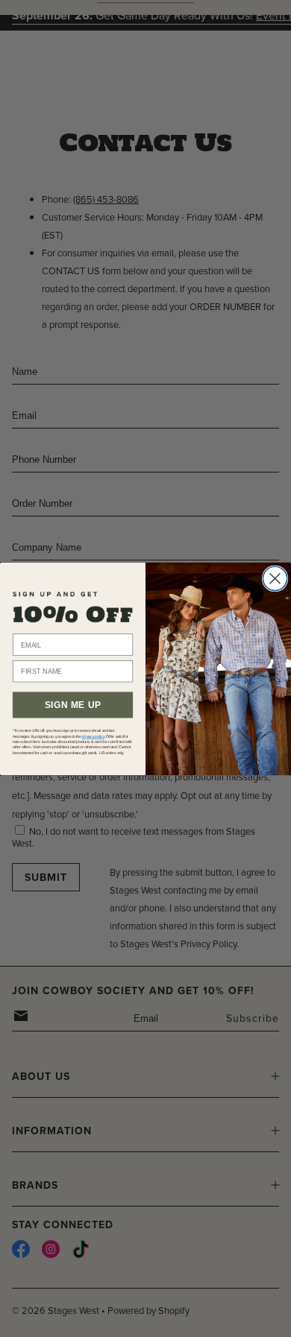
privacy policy (93, 736)
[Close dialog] (275, 578)
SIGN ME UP (73, 704)
